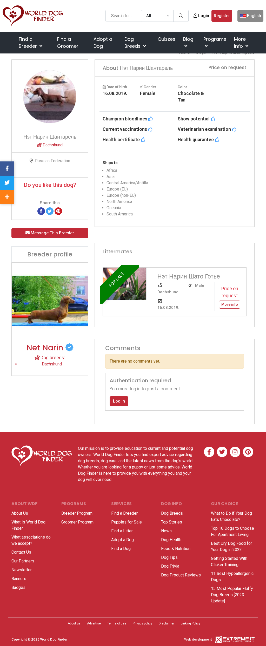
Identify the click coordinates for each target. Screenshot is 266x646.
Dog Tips (169, 557)
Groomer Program (77, 522)
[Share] (7, 197)
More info (229, 304)
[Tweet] (50, 210)
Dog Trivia (170, 566)
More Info (240, 42)
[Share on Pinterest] (58, 210)
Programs (214, 39)
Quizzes (166, 39)
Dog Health (171, 539)
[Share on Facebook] (41, 210)
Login (203, 15)
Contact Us (21, 552)
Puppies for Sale (126, 522)
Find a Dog (121, 548)
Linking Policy (190, 623)
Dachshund (52, 144)
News (166, 530)
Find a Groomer (67, 42)
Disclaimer (166, 623)
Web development (198, 639)
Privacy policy (142, 623)
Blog (188, 39)
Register (222, 15)
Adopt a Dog (103, 42)
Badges (18, 587)
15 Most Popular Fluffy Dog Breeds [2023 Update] (232, 594)
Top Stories (171, 522)
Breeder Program (76, 513)
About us (74, 623)
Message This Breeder (52, 232)
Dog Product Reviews (181, 575)
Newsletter (21, 569)
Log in (119, 401)
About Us (19, 513)
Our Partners (22, 561)
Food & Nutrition (175, 548)
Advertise (94, 623)
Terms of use (116, 623)
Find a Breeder (28, 42)
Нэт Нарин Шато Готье (188, 276)
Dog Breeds (133, 42)
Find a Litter (122, 530)
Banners (18, 578)
